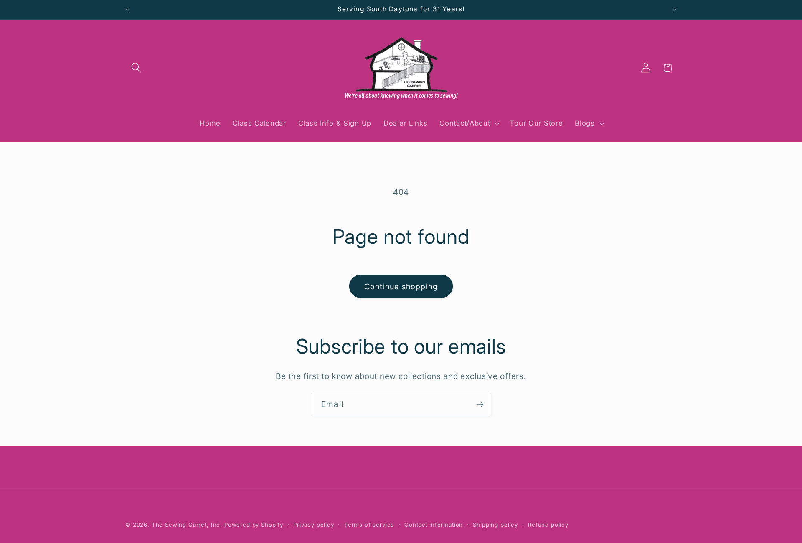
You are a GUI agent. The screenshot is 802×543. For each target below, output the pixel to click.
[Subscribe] (480, 404)
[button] (136, 68)
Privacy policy (313, 524)
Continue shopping (401, 286)
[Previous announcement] (127, 9)
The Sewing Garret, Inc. (187, 524)
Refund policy (548, 524)
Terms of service (369, 524)
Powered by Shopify (253, 524)
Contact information (433, 524)
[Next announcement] (675, 9)
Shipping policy (495, 524)
